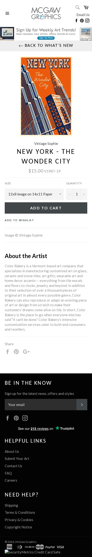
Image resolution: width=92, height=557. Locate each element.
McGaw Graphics (26, 542)
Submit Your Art (17, 458)
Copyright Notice (18, 527)
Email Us (83, 15)
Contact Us (13, 466)
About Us (12, 451)
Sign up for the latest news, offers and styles (39, 393)
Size (8, 183)
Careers (11, 480)
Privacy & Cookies (19, 520)
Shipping (11, 505)
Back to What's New (48, 45)
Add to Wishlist (19, 220)
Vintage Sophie (46, 143)
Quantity (74, 183)
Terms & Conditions (20, 512)
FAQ (8, 473)
